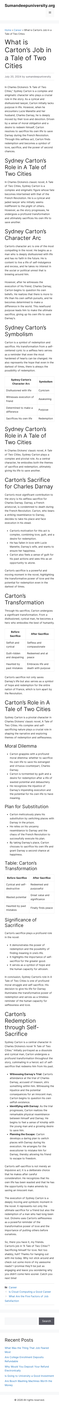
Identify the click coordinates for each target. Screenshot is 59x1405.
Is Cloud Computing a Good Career (30, 1291)
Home (8, 30)
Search (46, 1321)
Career (18, 30)
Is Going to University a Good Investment (29, 1375)
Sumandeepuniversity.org (30, 5)
